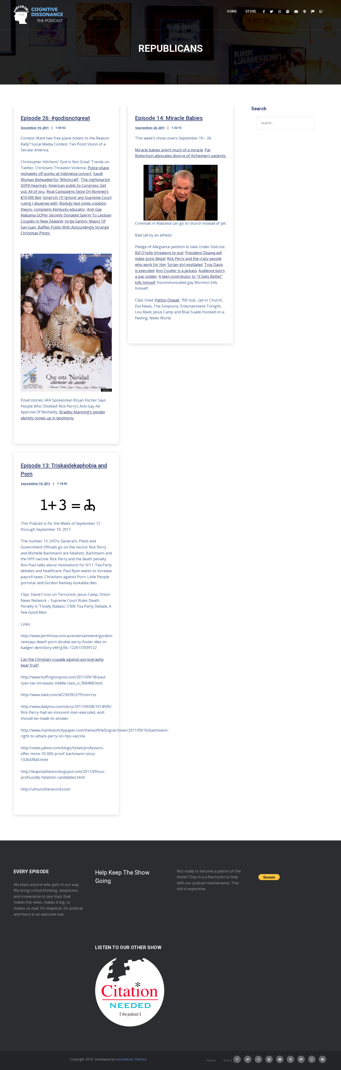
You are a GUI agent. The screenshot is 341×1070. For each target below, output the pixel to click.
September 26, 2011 (150, 128)
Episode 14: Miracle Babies (169, 118)
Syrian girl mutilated (185, 264)
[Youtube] (296, 11)
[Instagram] (279, 11)
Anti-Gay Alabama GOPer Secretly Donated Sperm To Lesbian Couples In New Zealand (66, 215)
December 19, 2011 (35, 128)
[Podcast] (305, 11)
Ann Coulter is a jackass (176, 270)
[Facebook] (264, 11)
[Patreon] (313, 11)
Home (232, 11)
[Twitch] (321, 11)
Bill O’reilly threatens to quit (159, 252)
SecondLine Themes (131, 1059)
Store (251, 11)
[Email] (322, 1059)
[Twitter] (271, 11)
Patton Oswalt (167, 300)
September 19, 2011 (35, 483)
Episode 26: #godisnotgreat (55, 118)
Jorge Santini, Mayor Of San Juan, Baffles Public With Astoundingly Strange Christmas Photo (65, 227)
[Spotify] (287, 11)
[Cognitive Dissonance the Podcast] (38, 15)
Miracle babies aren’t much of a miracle (169, 149)
